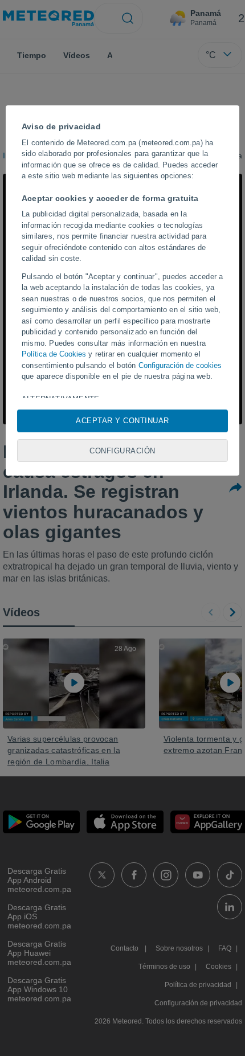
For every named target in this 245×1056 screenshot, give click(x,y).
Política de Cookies (54, 354)
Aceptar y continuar (122, 420)
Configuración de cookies (180, 365)
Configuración (122, 451)
